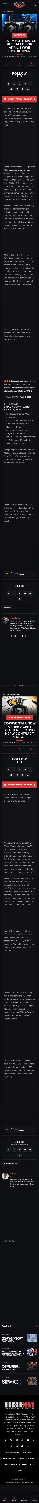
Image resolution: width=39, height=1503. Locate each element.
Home (3, 11)
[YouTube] (11, 89)
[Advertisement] (20, 310)
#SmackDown (18, 388)
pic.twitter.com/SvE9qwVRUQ (18, 391)
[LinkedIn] (25, 84)
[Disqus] (19, 1275)
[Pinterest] (30, 84)
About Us (21, 1458)
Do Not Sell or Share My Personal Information (19, 1482)
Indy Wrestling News (13, 694)
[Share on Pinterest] (25, 593)
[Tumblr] (33, 1440)
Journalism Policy (11, 1464)
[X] (14, 84)
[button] (35, 4)
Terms (19, 1470)
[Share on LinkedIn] (19, 593)
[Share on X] (14, 593)
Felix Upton (9, 742)
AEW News (5, 1377)
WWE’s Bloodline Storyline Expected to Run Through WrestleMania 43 (13, 1367)
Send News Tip (12, 1452)
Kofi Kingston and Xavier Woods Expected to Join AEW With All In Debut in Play (12, 1382)
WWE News (10, 11)
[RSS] (27, 1446)
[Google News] (19, 84)
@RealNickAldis (18, 381)
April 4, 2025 (25, 397)
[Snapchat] (22, 89)
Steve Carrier (9, 57)
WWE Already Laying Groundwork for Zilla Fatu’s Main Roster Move (13, 1353)
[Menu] (5, 5)
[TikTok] (22, 1446)
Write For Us (27, 1452)
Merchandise (9, 1458)
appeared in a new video (20, 170)
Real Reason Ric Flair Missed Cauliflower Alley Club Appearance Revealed (13, 1339)
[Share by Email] (19, 599)
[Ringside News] (19, 5)
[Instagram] (17, 89)
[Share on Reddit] (30, 593)
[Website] (11, 636)
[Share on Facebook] (8, 593)
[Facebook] (8, 84)
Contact (32, 1458)
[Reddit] (27, 89)
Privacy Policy (29, 1464)
